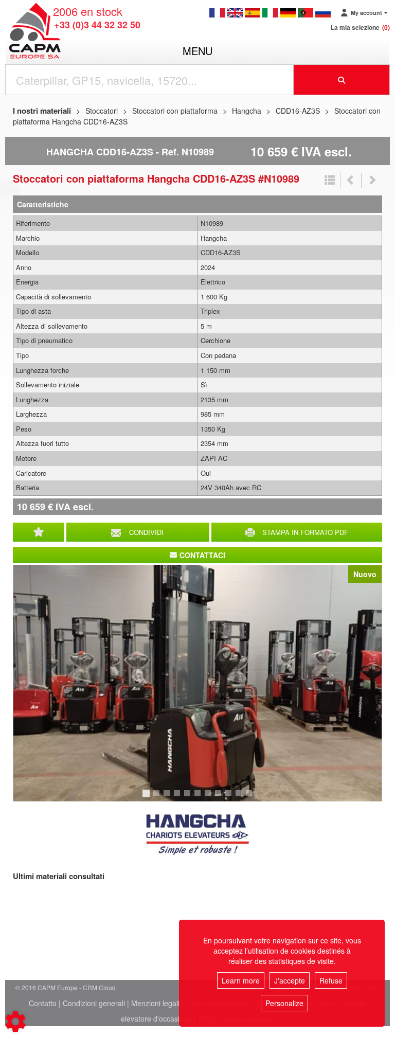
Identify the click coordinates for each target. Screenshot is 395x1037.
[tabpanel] (197, 683)
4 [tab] (178, 798)
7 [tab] (209, 798)
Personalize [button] (284, 1003)
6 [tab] (199, 798)
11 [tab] (252, 798)
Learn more (241, 980)
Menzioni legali (155, 1003)
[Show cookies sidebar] (15, 1021)
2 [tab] (158, 798)
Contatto (43, 1003)
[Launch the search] (342, 79)
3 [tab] (168, 798)
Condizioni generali (94, 1003)
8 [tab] (220, 798)
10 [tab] (242, 798)
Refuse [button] (331, 980)
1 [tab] (148, 798)
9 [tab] (230, 798)
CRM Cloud (99, 987)
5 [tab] (189, 798)
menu (197, 50)
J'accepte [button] (289, 980)
